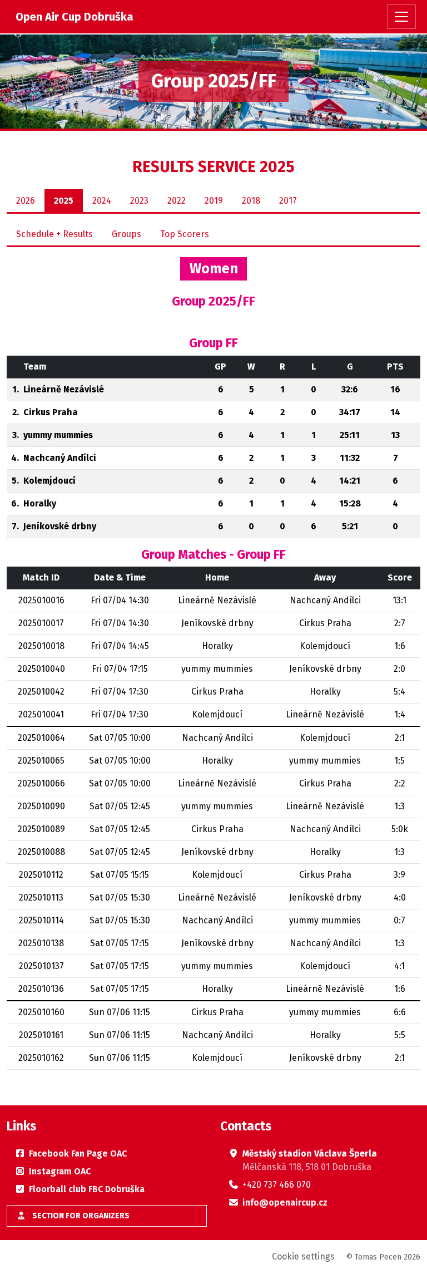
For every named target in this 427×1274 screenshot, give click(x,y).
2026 (25, 200)
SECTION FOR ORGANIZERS (80, 1216)
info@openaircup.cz (284, 1202)
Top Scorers (184, 234)
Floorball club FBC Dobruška (87, 1189)
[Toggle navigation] (401, 16)
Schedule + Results (54, 234)
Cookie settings (303, 1256)
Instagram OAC (60, 1171)
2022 (176, 200)
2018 (251, 200)
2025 (63, 200)
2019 (214, 200)
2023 (139, 200)
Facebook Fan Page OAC (78, 1153)
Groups (126, 234)
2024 (101, 200)
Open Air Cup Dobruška (74, 16)
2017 (288, 200)
